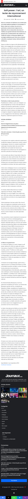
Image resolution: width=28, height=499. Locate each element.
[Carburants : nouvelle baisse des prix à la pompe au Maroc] (23, 390)
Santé (3, 421)
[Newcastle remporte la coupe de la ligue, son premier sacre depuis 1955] (5, 400)
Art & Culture (5, 419)
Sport (3, 423)
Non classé (4, 425)
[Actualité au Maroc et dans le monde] (9, 5)
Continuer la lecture (6, 364)
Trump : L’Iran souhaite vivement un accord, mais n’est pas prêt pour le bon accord (14, 469)
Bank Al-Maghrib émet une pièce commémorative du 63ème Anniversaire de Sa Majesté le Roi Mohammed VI (13, 125)
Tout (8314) (14, 480)
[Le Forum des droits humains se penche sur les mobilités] (5, 395)
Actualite (4, 410)
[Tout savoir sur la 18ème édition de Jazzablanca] (5, 390)
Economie (4, 412)
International (5, 417)
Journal (3, 428)
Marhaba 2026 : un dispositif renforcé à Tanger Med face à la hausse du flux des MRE (13, 474)
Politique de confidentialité (9, 439)
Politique (4, 414)
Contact (5, 436)
